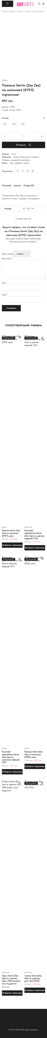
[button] (5, 124)
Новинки (35, 157)
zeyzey (26, 163)
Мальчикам (25, 157)
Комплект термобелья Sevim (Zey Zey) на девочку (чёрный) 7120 (34, 534)
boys (12, 163)
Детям (27, 11)
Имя (4, 282)
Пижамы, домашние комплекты (16, 160)
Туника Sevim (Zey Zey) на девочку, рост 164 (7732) (33, 978)
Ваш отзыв (7, 258)
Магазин (20, 11)
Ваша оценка (7, 253)
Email (5, 294)
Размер (5, 118)
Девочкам (28, 527)
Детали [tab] (17, 185)
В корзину (21, 144)
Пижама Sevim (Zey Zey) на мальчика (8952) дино (33, 754)
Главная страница (8, 11)
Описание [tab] (6, 185)
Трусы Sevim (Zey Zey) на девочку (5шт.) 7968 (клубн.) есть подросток (11, 979)
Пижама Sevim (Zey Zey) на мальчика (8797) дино (11, 533)
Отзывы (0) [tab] (28, 185)
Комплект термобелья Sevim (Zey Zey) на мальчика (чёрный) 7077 (11, 757)
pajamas (18, 163)
